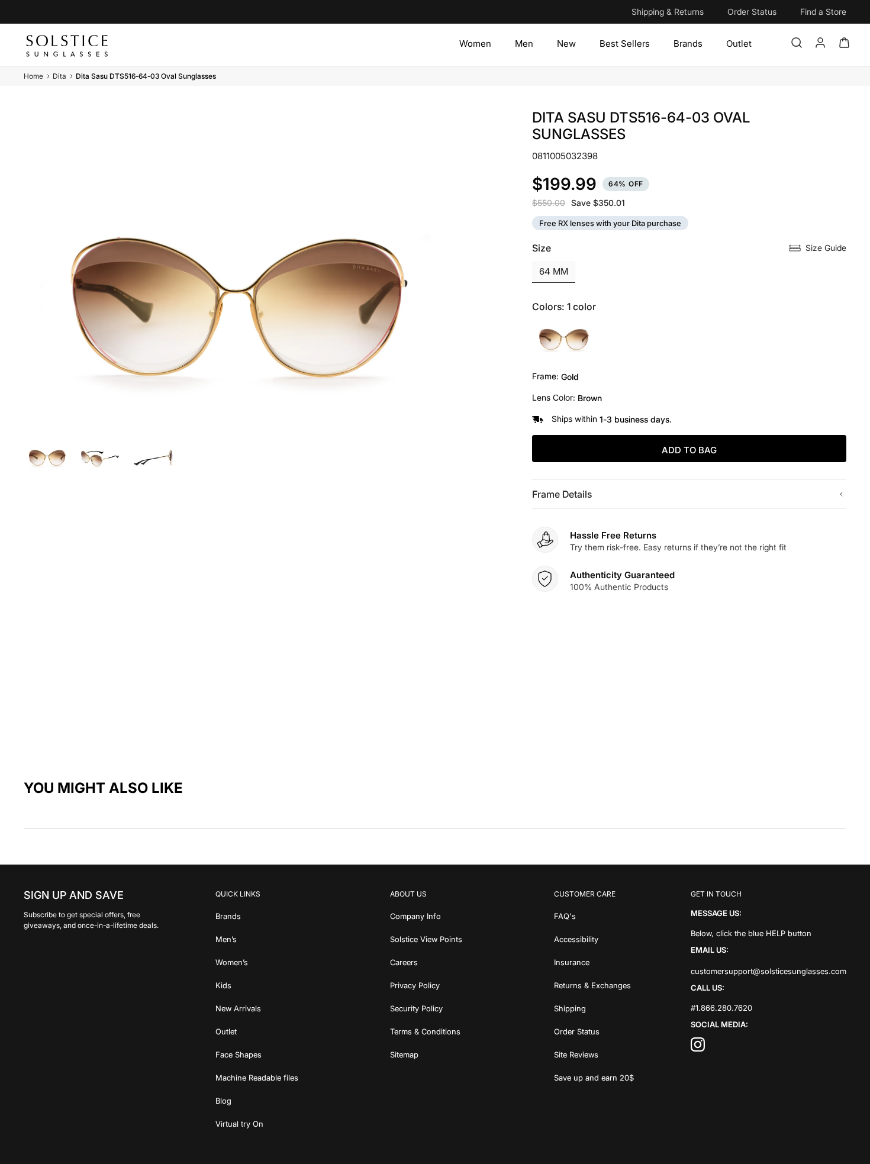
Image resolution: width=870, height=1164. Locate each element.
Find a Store (823, 12)
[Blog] (256, 1100)
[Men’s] (256, 938)
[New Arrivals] (256, 1007)
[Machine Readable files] (256, 1077)
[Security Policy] (426, 1007)
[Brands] (688, 44)
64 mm (553, 271)
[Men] (524, 44)
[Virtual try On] (256, 1123)
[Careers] (426, 961)
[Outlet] (739, 44)
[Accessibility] (594, 938)
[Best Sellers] (625, 44)
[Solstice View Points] (426, 938)
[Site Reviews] (594, 1054)
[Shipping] (594, 1007)
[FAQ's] (594, 915)
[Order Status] (594, 1031)
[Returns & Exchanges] (594, 984)
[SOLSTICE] (68, 45)
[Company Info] (426, 915)
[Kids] (256, 984)
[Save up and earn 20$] (594, 1077)
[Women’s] (256, 961)
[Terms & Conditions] (426, 1031)
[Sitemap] (426, 1054)
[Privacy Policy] (426, 984)
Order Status (751, 12)
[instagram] (698, 1047)
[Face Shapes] (256, 1054)
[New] (566, 44)
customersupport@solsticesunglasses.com (768, 971)
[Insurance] (594, 961)
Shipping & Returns (667, 12)
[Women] (475, 44)
